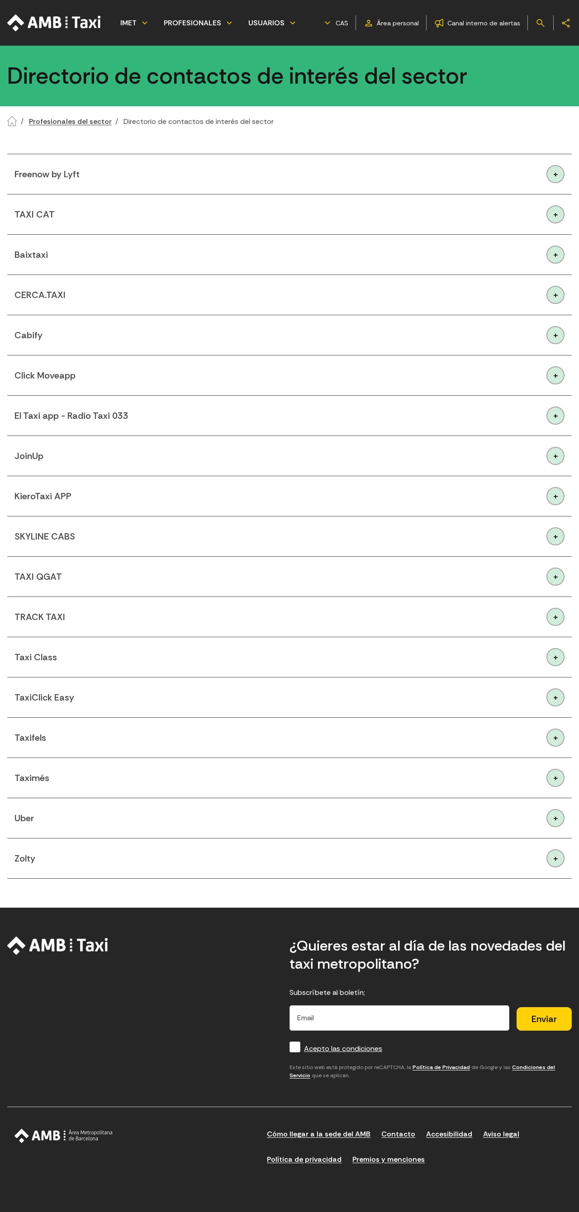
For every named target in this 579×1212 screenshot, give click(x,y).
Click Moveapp (45, 375)
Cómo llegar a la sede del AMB (318, 1134)
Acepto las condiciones (343, 1048)
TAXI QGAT (38, 576)
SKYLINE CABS (44, 536)
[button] (335, 23)
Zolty (24, 858)
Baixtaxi (31, 254)
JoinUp (28, 456)
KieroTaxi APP (42, 496)
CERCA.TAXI (40, 295)
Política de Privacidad (441, 1067)
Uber (24, 818)
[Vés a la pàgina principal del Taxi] (57, 946)
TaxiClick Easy (44, 697)
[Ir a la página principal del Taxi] (54, 22)
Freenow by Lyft (47, 174)
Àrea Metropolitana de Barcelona (63, 1136)
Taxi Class (35, 657)
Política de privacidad (304, 1159)
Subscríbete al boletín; (327, 992)
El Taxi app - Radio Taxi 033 (71, 415)
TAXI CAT (34, 214)
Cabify (28, 335)
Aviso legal (501, 1134)
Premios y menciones (388, 1159)
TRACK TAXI (39, 617)
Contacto (398, 1134)
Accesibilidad (449, 1134)
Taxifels (30, 737)
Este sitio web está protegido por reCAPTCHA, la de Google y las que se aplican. (422, 1071)
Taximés (31, 778)
